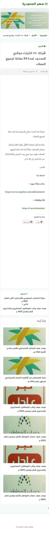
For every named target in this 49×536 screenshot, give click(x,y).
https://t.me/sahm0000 (33, 208)
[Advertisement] (24, 102)
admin (43, 71)
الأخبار (40, 46)
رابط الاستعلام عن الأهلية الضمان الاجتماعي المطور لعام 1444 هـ (13, 22)
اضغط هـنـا (40, 175)
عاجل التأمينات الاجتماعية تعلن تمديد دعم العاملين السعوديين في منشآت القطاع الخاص (36, 20)
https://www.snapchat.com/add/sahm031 (25, 192)
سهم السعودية (33, 4)
